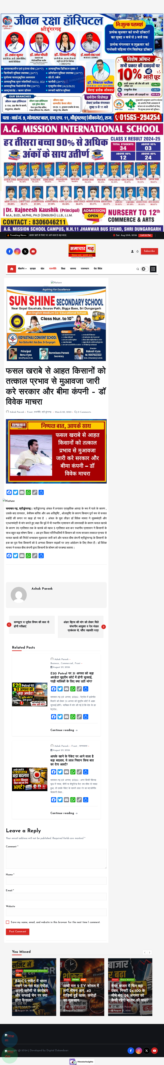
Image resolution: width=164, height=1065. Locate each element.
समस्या (73, 269)
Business (54, 663)
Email (10, 891)
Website (10, 906)
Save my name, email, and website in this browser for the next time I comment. (55, 922)
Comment (12, 847)
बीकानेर (21, 269)
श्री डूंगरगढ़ (46, 412)
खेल (42, 269)
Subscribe (149, 251)
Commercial (67, 663)
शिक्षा (63, 269)
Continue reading (62, 730)
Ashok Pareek (17, 412)
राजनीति (52, 269)
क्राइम (33, 269)
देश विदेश (98, 269)
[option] (34, 987)
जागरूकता (83, 746)
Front (30, 412)
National (124, 975)
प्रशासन (135, 975)
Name (10, 875)
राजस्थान (85, 269)
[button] (145, 952)
